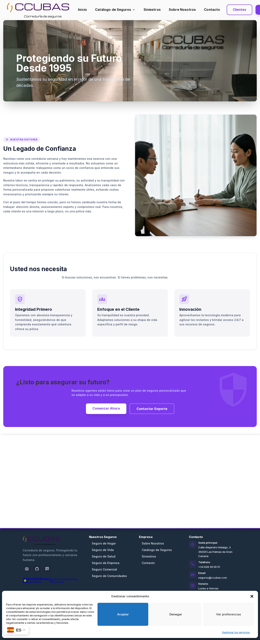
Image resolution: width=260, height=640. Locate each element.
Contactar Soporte (151, 409)
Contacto (212, 10)
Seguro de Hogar (104, 543)
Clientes (239, 10)
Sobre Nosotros (182, 10)
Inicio (82, 10)
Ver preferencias (228, 614)
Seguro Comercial (104, 569)
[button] (252, 596)
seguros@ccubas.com (212, 577)
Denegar (175, 614)
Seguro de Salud (103, 556)
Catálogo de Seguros (115, 10)
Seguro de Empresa (105, 563)
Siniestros (152, 10)
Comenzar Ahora (106, 408)
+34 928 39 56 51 (209, 566)
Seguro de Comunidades (109, 576)
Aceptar (123, 614)
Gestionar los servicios (236, 632)
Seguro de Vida (103, 550)
